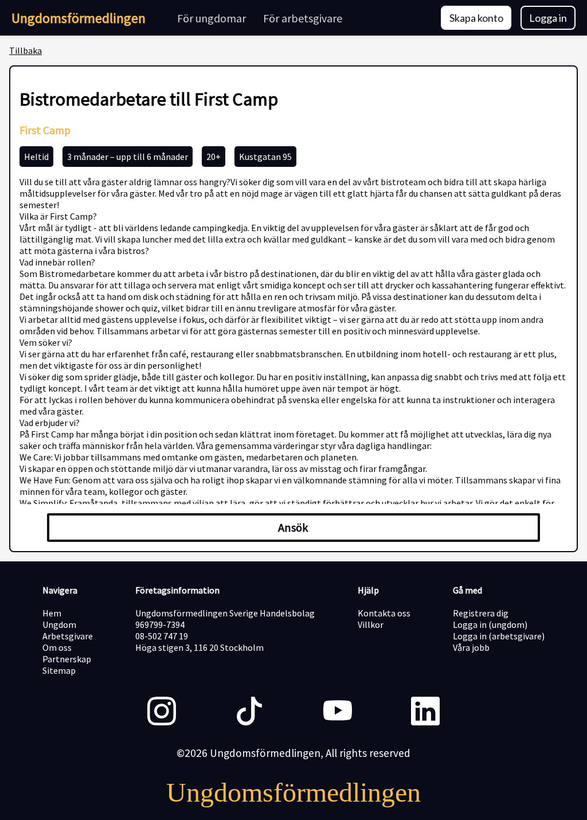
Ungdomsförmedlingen (78, 18)
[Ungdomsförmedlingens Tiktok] (249, 712)
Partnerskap (66, 659)
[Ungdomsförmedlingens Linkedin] (425, 712)
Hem (51, 613)
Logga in (548, 17)
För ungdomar (211, 18)
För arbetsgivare (302, 18)
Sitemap (59, 670)
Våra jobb (471, 647)
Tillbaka (25, 50)
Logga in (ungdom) (490, 624)
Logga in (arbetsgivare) (499, 636)
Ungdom (59, 624)
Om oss (57, 647)
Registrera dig (480, 613)
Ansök (293, 527)
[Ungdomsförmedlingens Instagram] (161, 712)
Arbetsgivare (67, 636)
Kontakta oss (384, 613)
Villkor (370, 624)
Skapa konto (476, 17)
